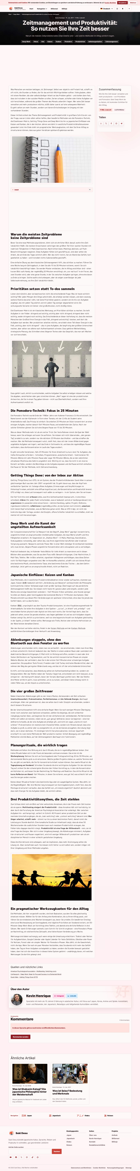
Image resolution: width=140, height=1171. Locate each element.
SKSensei (54, 9)
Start (31, 9)
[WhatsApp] (38, 1157)
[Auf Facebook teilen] (111, 123)
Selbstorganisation (95, 41)
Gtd (42, 41)
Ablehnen (133, 3)
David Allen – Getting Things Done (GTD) (24, 977)
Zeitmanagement (111, 41)
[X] (21, 1157)
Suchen (57, 1151)
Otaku (69, 1142)
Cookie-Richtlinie (110, 3)
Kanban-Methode (78, 628)
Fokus (36, 41)
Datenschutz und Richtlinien (81, 1168)
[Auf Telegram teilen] (121, 123)
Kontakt (92, 1142)
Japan (69, 1135)
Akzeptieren (122, 3)
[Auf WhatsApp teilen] (116, 123)
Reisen (69, 1145)
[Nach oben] (129, 9)
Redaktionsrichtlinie (97, 1145)
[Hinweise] (122, 9)
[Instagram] (27, 1157)
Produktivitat (80, 41)
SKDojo (64, 9)
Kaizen (50, 41)
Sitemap (128, 1168)
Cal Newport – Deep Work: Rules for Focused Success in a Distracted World (36, 974)
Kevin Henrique (60, 18)
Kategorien (41, 9)
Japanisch (71, 1138)
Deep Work (16, 14)
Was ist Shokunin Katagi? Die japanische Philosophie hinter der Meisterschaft (29, 1092)
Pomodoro (68, 41)
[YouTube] (11, 1157)
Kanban (58, 41)
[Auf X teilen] (106, 123)
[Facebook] (16, 1157)
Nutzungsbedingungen (115, 1168)
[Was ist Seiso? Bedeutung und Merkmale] (69, 1074)
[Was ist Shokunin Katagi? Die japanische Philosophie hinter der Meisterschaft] (29, 1074)
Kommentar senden (20, 1037)
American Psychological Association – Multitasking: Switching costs (33, 971)
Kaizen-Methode (57, 628)
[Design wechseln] (117, 9)
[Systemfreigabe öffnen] (101, 123)
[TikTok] (32, 1157)
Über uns (93, 1135)
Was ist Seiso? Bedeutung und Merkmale (67, 1092)
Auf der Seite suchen (16, 1147)
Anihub (114, 1135)
